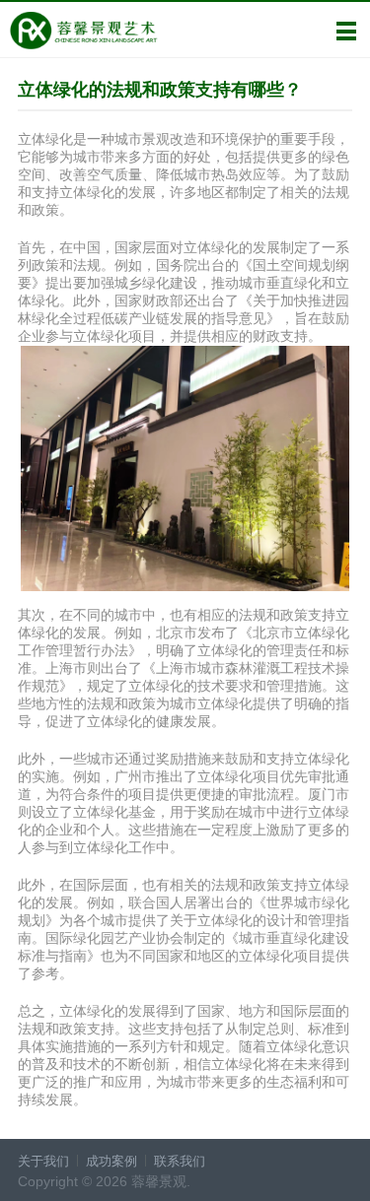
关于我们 (43, 1161)
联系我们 (179, 1161)
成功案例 (111, 1161)
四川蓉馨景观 (83, 30)
